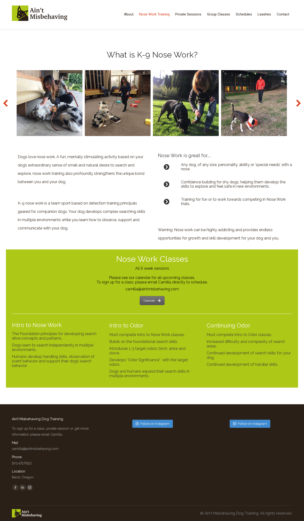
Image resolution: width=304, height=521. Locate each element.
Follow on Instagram (155, 423)
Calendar (149, 300)
